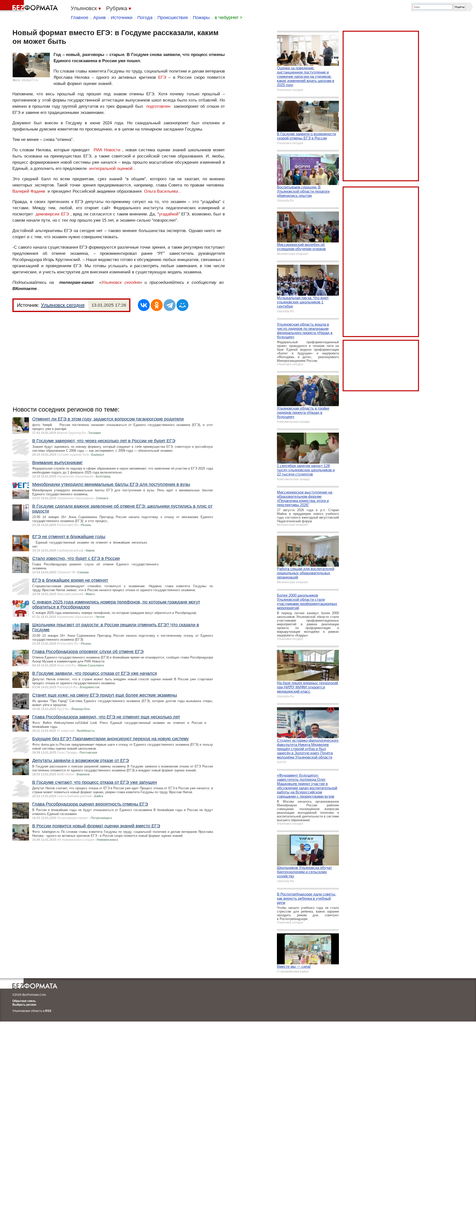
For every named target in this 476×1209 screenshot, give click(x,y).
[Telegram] (170, 305)
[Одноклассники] (157, 305)
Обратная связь (24, 1001)
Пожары (201, 17)
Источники (121, 17)
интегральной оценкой (111, 168)
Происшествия (172, 17)
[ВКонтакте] (144, 305)
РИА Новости (107, 150)
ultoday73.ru (29, 80)
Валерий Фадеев (28, 191)
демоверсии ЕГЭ (52, 214)
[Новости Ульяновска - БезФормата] (30, 6)
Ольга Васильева (161, 191)
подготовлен (158, 106)
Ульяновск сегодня (120, 282)
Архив (99, 17)
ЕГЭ (162, 77)
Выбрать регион (24, 1004)
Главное (79, 17)
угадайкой (168, 214)
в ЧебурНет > (228, 17)
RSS (48, 1011)
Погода (144, 17)
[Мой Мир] (182, 305)
